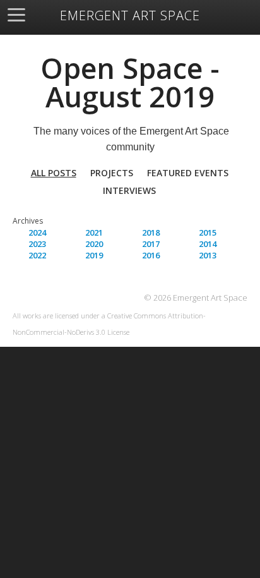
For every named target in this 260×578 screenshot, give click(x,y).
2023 (37, 244)
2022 (37, 255)
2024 (37, 232)
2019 (94, 255)
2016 (151, 255)
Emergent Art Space (130, 15)
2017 (151, 244)
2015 (207, 232)
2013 (207, 255)
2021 (94, 232)
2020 (94, 244)
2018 (151, 232)
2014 (207, 244)
